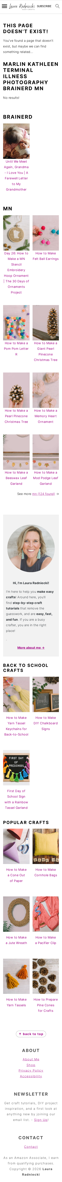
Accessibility (31, 1076)
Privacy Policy (31, 1070)
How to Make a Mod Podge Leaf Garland (45, 478)
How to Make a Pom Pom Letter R (16, 348)
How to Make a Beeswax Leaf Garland (16, 478)
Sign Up (41, 1120)
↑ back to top (31, 1034)
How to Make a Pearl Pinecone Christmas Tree (16, 416)
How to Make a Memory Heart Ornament (45, 416)
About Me (31, 1059)
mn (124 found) (43, 494)
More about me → (31, 647)
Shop (31, 1065)
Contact (31, 1147)
